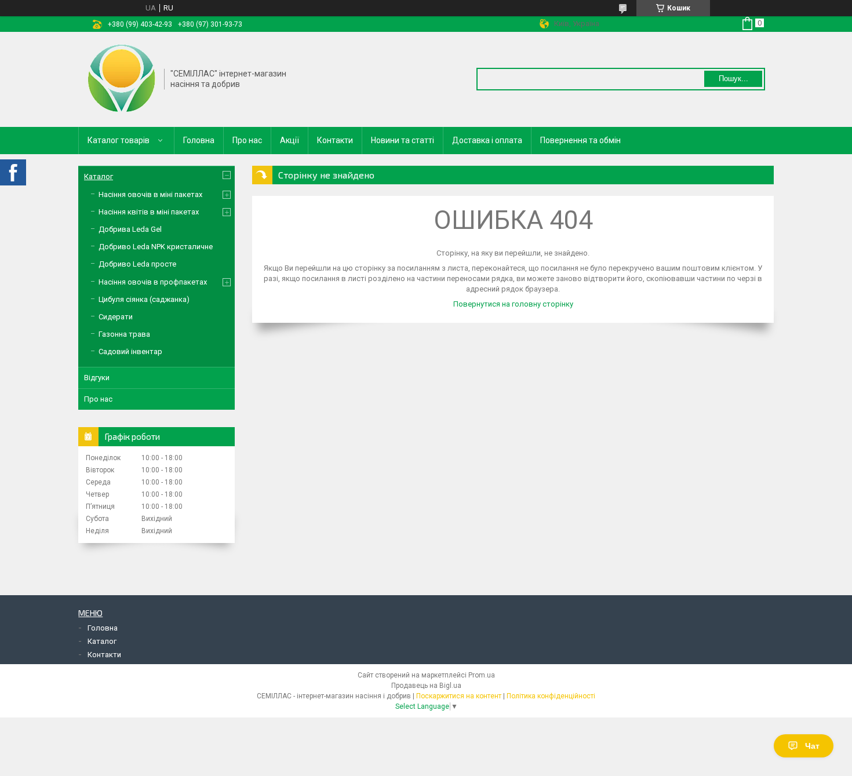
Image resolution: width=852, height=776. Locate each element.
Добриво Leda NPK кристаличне (156, 246)
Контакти (335, 140)
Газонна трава (124, 334)
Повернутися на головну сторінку (513, 304)
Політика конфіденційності (551, 696)
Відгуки (97, 377)
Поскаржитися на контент (458, 696)
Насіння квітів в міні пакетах (149, 211)
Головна (198, 140)
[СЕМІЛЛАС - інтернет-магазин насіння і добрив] (121, 78)
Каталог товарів (119, 140)
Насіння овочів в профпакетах (153, 282)
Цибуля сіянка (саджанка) (144, 299)
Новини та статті (402, 140)
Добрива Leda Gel (130, 229)
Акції (289, 140)
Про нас (247, 140)
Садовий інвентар (130, 351)
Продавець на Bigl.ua (426, 686)
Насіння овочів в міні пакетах (150, 194)
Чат (812, 746)
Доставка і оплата (487, 140)
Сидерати (116, 316)
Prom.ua (481, 675)
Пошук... (733, 78)
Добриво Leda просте (137, 264)
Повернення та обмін (580, 140)
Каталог (98, 176)
